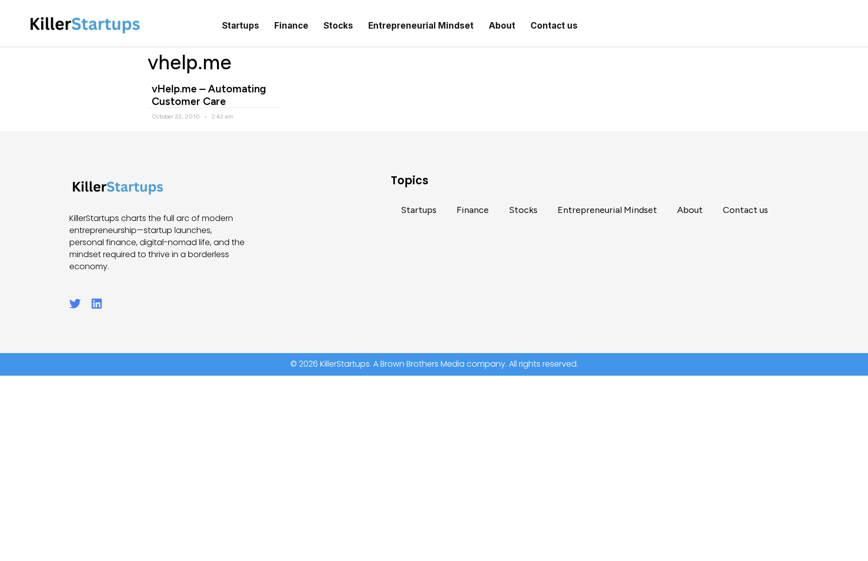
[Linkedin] (96, 303)
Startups (240, 26)
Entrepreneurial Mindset (421, 26)
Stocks (338, 26)
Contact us (554, 26)
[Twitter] (75, 303)
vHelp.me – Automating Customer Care (209, 94)
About (502, 26)
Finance (291, 26)
